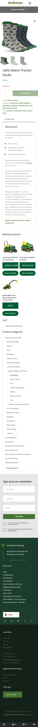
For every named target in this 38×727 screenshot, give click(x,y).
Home (5, 572)
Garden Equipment (11, 438)
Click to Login (11, 695)
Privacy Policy (7, 593)
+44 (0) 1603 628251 (9, 653)
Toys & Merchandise (11, 458)
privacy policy (12, 531)
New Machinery (8, 578)
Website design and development (14, 715)
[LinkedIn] (18, 621)
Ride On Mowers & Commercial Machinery (18, 454)
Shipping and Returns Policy (12, 587)
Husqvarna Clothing (13, 363)
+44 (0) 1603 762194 (9, 656)
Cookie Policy (7, 590)
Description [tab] (9, 119)
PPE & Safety (11, 421)
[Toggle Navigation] (29, 3)
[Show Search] (34, 724)
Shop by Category (18, 10)
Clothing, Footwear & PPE (20, 105)
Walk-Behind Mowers (11, 463)
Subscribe (19, 516)
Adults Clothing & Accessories (17, 371)
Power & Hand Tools (11, 450)
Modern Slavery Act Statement (12, 584)
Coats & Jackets (15, 379)
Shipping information (18, 560)
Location (8, 647)
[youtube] (11, 621)
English (10, 615)
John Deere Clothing (13, 367)
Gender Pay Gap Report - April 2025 (14, 602)
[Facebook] (25, 621)
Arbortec (9, 346)
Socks (25, 111)
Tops (11, 400)
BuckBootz (10, 354)
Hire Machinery (7, 581)
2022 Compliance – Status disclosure (14, 599)
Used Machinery (8, 575)
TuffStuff (9, 433)
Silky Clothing (11, 425)
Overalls (12, 392)
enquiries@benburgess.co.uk (12, 659)
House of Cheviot (12, 358)
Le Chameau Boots (13, 408)
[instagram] (5, 621)
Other (15, 108)
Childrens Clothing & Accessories (18, 404)
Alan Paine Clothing (13, 342)
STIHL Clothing (11, 429)
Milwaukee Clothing (13, 413)
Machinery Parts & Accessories (14, 446)
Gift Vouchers (9, 442)
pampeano (10, 417)
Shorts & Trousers (15, 396)
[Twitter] (31, 621)
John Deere (18, 111)
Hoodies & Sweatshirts (17, 388)
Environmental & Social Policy (12, 596)
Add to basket (25, 93)
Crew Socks (10, 111)
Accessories (14, 103)
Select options (10, 273)
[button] (34, 21)
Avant (8, 350)
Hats (11, 383)
